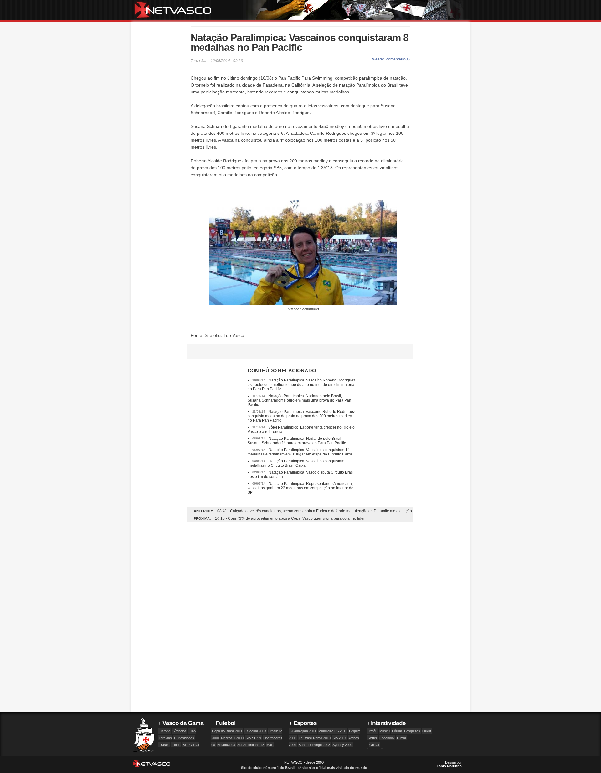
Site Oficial (191, 745)
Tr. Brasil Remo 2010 (315, 738)
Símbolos (179, 731)
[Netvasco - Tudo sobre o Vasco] (175, 10)
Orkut (426, 731)
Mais (270, 745)
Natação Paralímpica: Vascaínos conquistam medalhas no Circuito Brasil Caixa (296, 463)
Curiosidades (184, 738)
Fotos (176, 745)
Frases (164, 745)
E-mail (401, 738)
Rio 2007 (339, 738)
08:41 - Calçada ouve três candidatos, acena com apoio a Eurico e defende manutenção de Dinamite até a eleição (314, 511)
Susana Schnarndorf (303, 309)
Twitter (372, 738)
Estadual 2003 (255, 731)
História (164, 731)
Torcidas (165, 738)
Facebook (387, 738)
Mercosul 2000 (232, 738)
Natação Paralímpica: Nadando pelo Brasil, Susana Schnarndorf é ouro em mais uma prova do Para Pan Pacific (299, 400)
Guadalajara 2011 (303, 731)
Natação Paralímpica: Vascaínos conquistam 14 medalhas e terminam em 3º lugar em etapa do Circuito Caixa (300, 452)
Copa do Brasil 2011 (227, 731)
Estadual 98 (226, 745)
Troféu (372, 731)
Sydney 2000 (342, 745)
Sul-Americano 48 (250, 745)
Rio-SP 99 (253, 738)
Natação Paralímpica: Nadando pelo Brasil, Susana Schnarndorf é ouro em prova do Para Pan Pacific (297, 440)
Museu (384, 731)
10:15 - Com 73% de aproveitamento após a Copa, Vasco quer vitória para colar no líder (290, 518)
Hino (192, 731)
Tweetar (377, 59)
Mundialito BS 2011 (332, 731)
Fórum (397, 731)
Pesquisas (412, 731)
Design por (449, 764)
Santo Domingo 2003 (314, 745)
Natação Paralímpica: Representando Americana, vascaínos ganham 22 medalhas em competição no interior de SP (300, 488)
